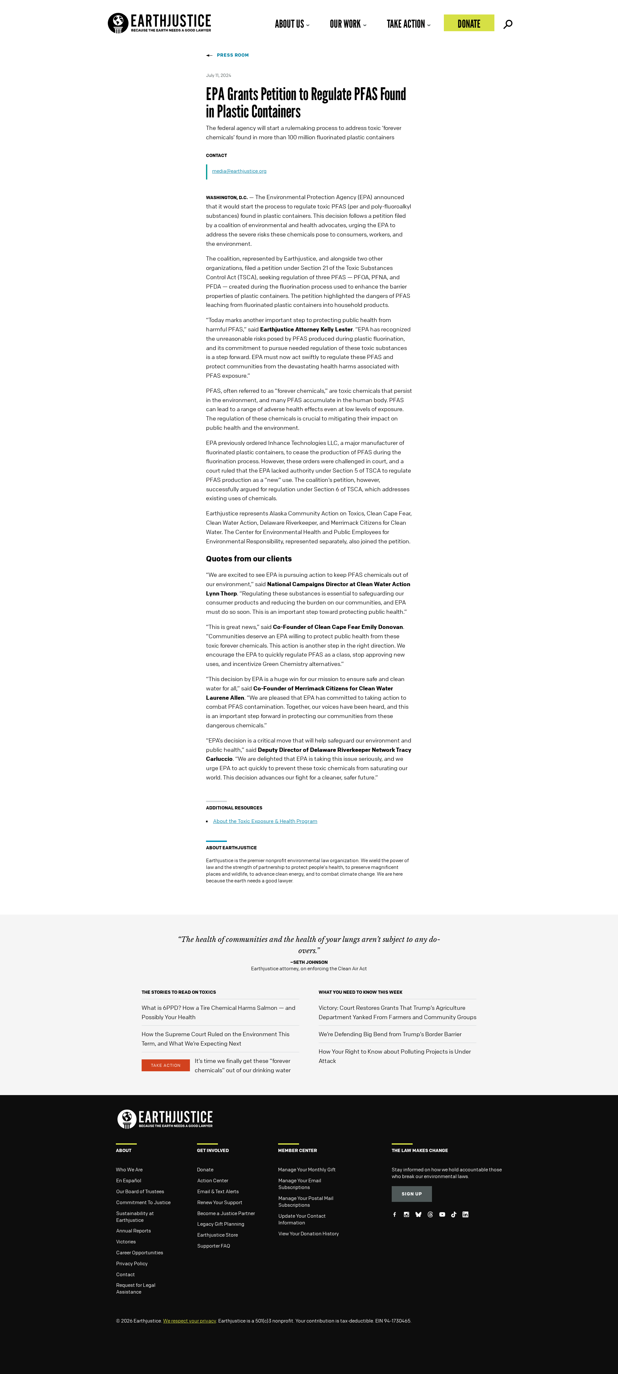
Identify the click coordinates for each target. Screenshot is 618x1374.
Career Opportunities (139, 1252)
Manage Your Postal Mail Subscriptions (305, 1201)
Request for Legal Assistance (135, 1288)
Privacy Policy (132, 1263)
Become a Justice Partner (226, 1213)
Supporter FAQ (213, 1245)
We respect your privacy (189, 1320)
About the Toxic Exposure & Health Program (265, 821)
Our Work (345, 23)
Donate (469, 23)
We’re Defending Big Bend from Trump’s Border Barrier (390, 1033)
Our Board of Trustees (140, 1191)
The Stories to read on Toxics (179, 992)
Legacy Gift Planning (220, 1224)
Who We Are (129, 1169)
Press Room (233, 55)
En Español (128, 1180)
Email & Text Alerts (218, 1191)
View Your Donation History (308, 1233)
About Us (289, 23)
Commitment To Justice (143, 1202)
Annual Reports (133, 1230)
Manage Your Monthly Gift (307, 1169)
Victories (126, 1241)
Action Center (212, 1180)
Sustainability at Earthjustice (135, 1216)
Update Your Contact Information (302, 1219)
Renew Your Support (219, 1202)
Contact (125, 1274)
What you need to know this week (360, 992)
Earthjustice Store (217, 1234)
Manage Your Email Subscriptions (299, 1183)
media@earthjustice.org (239, 171)
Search (507, 22)
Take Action (406, 23)
